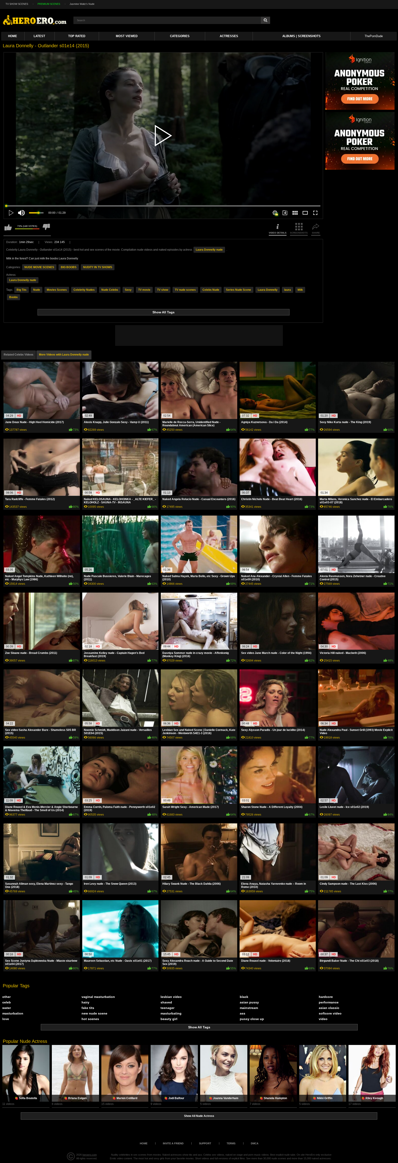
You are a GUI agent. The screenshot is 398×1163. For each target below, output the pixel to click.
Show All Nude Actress (199, 1116)
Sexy (128, 289)
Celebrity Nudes (84, 289)
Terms (231, 1143)
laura (287, 289)
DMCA (254, 1143)
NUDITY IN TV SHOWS (97, 267)
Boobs (13, 297)
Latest (39, 36)
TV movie (144, 289)
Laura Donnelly (268, 289)
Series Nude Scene (238, 289)
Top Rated (76, 36)
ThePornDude (374, 36)
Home (12, 36)
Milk (300, 289)
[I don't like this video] (46, 229)
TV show (162, 289)
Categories (180, 36)
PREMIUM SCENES (49, 4)
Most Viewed (127, 36)
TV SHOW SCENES (17, 4)
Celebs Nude (210, 289)
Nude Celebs (109, 289)
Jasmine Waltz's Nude (82, 4)
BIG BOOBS (68, 267)
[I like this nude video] (8, 229)
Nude (36, 289)
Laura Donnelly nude (209, 249)
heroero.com (89, 1154)
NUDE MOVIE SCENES (39, 267)
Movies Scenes (57, 289)
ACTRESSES (229, 36)
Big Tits (21, 289)
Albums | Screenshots (301, 36)
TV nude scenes (185, 289)
